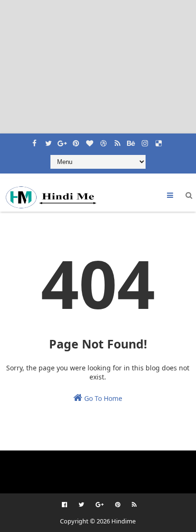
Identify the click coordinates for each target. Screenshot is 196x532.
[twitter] (48, 140)
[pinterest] (76, 140)
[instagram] (145, 140)
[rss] (117, 140)
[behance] (131, 140)
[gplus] (62, 140)
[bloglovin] (90, 140)
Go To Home (102, 398)
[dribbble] (103, 140)
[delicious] (159, 140)
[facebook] (34, 140)
